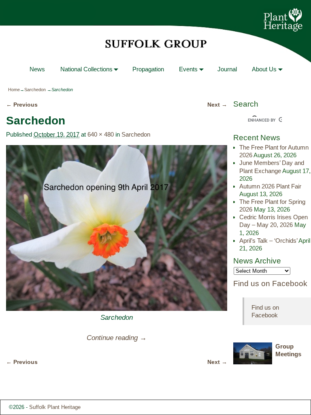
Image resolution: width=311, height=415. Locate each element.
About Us (264, 69)
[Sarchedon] (116, 228)
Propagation (148, 69)
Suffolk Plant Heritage (55, 407)
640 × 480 (100, 134)
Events (188, 69)
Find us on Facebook (270, 283)
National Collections (86, 69)
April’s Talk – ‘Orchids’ (268, 240)
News (37, 69)
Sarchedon (35, 89)
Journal (227, 69)
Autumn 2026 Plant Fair (270, 186)
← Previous (22, 105)
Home (14, 89)
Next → (217, 105)
